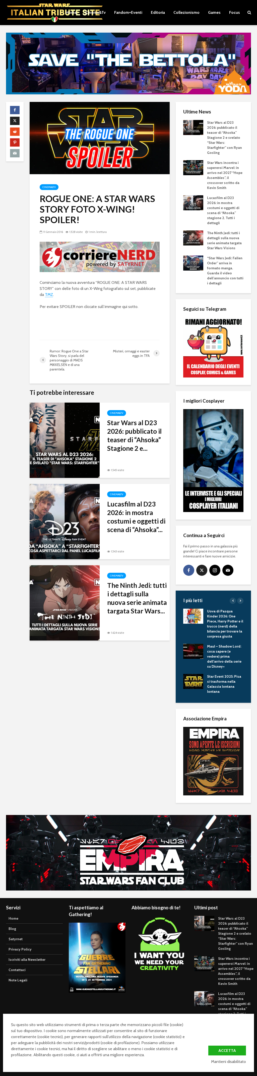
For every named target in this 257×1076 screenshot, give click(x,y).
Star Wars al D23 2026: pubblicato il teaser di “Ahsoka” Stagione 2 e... (134, 435)
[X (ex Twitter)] (201, 570)
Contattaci (17, 970)
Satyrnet (16, 939)
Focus (234, 12)
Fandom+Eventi (128, 12)
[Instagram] (214, 570)
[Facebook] (188, 570)
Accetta (227, 1050)
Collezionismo (186, 12)
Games (214, 12)
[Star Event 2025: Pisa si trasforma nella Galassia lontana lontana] (193, 681)
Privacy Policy (20, 949)
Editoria (158, 12)
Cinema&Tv (95, 12)
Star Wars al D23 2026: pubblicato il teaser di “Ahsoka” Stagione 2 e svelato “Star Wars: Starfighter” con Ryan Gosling (224, 137)
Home (71, 12)
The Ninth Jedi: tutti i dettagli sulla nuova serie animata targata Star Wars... (137, 598)
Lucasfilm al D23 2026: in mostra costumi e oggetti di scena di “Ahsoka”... (136, 517)
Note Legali (18, 980)
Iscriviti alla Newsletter (27, 959)
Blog (12, 928)
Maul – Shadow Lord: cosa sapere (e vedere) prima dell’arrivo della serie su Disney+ (224, 656)
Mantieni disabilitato (228, 1061)
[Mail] (227, 570)
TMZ (49, 294)
